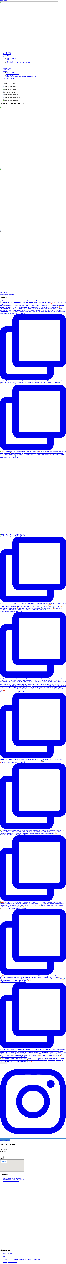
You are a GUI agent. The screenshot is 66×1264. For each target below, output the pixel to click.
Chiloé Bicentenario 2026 (12, 59)
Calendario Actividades (9, 64)
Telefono (2, 1149)
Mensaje (2, 1157)
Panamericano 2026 (11, 58)
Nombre (2, 1147)
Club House (6, 55)
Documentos (9, 61)
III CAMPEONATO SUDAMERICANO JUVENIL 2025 (21, 62)
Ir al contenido (3, 0)
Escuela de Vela (7, 54)
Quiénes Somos (7, 52)
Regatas (5, 56)
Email (1, 1151)
